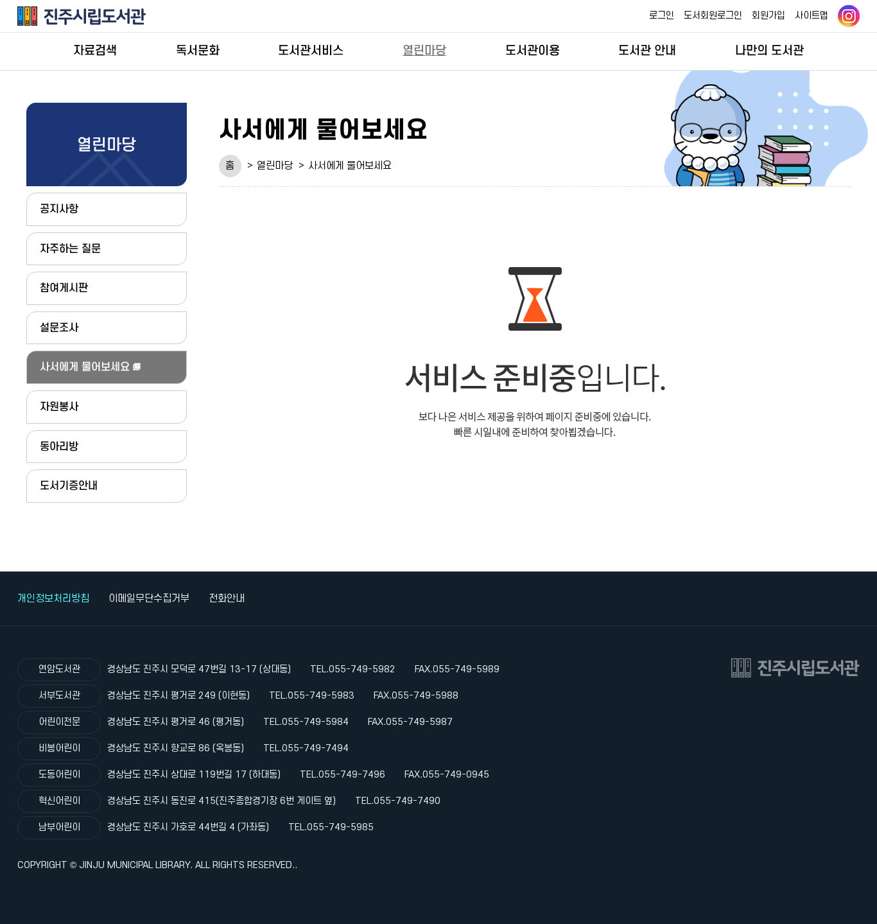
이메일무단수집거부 (149, 598)
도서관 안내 (647, 50)
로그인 (661, 15)
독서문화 (198, 50)
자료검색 (95, 50)
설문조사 (59, 328)
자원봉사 (59, 407)
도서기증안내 (69, 486)
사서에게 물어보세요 (350, 165)
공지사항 (59, 209)
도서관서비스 (310, 50)
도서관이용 (532, 50)
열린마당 (424, 50)
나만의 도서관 (769, 50)
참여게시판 (64, 288)
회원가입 (768, 15)
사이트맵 (811, 15)
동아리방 (59, 446)
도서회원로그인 (713, 15)
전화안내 (227, 598)
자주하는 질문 (70, 249)
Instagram (849, 16)
